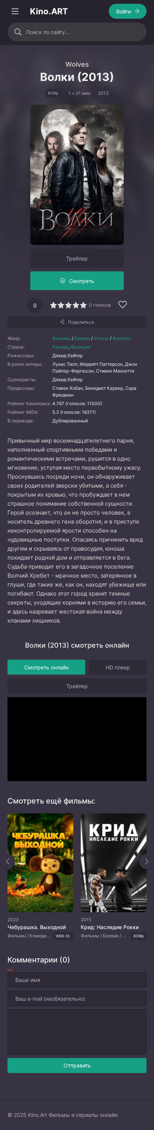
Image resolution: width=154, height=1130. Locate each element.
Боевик (82, 338)
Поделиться (81, 322)
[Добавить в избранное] (122, 305)
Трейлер (77, 258)
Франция (80, 347)
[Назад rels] (7, 861)
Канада (60, 347)
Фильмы (61, 338)
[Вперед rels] (146, 861)
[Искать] (17, 31)
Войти (123, 11)
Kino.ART (49, 11)
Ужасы (101, 338)
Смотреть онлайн (46, 667)
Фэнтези (122, 338)
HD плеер (118, 667)
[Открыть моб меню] (14, 11)
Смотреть (81, 281)
